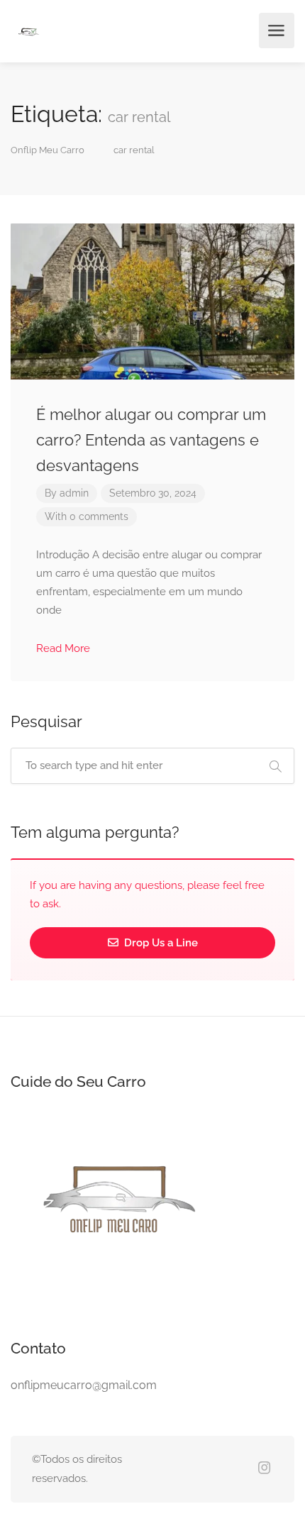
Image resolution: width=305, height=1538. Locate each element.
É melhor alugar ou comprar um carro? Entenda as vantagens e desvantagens (151, 440)
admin (74, 493)
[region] (152, 1409)
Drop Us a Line (159, 942)
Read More (64, 648)
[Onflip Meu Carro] (28, 33)
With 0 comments (86, 516)
